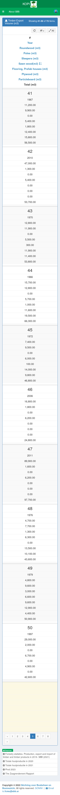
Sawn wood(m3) (28, 63)
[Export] (42, 30)
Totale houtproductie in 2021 (19, 765)
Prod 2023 (10, 769)
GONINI (39, 788)
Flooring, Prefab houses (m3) (30, 69)
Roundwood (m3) (30, 48)
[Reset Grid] (34, 30)
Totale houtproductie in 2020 (19, 761)
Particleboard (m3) (30, 79)
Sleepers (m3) (30, 58)
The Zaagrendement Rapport (19, 773)
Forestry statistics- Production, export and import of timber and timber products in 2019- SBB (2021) (29, 755)
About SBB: (14, 11)
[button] (3, 11)
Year (30, 43)
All (52, 30)
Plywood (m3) (30, 74)
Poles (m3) (30, 53)
